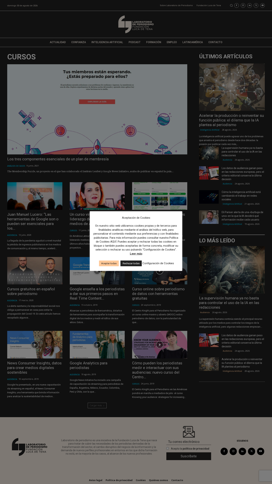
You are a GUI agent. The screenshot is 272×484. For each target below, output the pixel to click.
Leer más (136, 253)
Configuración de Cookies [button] (158, 263)
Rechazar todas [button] (131, 263)
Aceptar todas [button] (109, 263)
